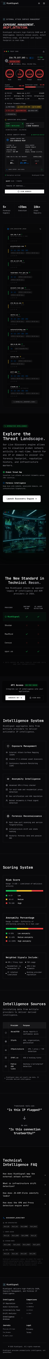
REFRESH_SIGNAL (37, 156)
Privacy (29, 1329)
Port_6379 (36, 1244)
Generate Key (13, 698)
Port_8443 (33, 1226)
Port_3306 (7, 1244)
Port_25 (6, 1254)
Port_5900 (25, 1235)
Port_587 (24, 1254)
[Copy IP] (27, 58)
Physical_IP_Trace (9, 1329)
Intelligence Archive (8, 1318)
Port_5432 (16, 1244)
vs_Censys (29, 1310)
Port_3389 (15, 1235)
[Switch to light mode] (39, 3)
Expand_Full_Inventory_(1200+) (25, 401)
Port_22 (6, 1235)
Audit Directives (10, 1307)
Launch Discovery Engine (20, 498)
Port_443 (15, 1226)
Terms (28, 1332)
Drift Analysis (9, 1313)
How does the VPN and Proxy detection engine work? (18, 1204)
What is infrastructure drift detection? (19, 1185)
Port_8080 (24, 1226)
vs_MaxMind (30, 1306)
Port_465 (15, 1254)
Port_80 (6, 1226)
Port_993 (32, 1254)
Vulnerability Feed (11, 1310)
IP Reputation (9, 1303)
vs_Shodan (29, 1303)
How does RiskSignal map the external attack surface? (19, 1175)
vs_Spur (28, 1313)
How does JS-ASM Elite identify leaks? (21, 1194)
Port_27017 (26, 1244)
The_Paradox (7, 1332)
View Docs (36, 698)
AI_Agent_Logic (8, 1336)
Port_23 (33, 1235)
